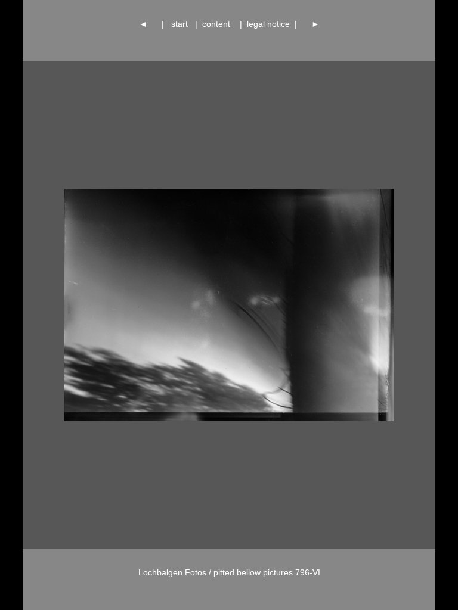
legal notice (268, 24)
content (218, 24)
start (179, 24)
